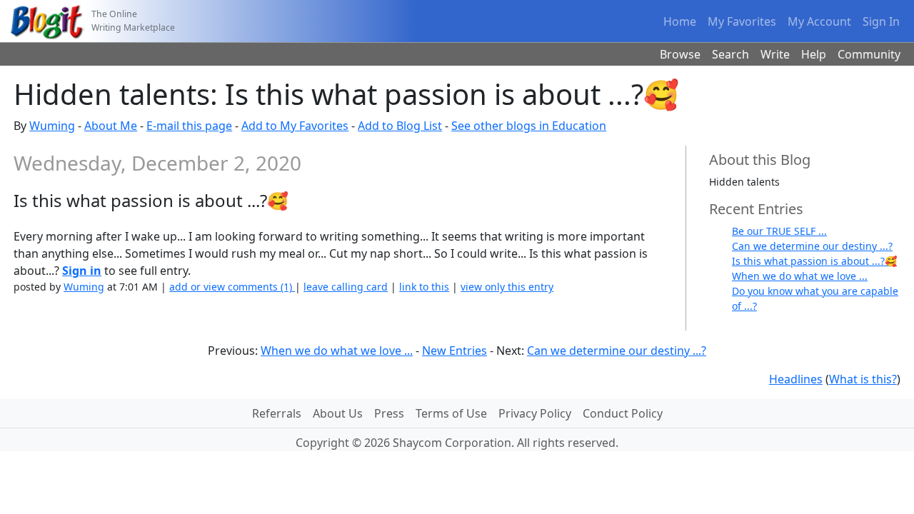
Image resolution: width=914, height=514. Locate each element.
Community (869, 54)
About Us (338, 413)
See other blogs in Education (528, 125)
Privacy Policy (534, 413)
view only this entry (507, 286)
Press (389, 413)
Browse (680, 54)
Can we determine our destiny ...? (812, 246)
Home (679, 21)
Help (813, 54)
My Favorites (742, 21)
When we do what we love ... (800, 276)
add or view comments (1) (232, 286)
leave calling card (345, 286)
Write (775, 54)
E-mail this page (189, 125)
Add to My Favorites (294, 125)
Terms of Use (451, 413)
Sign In (881, 21)
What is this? (863, 379)
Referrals (276, 413)
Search (730, 54)
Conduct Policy (623, 413)
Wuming (52, 125)
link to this (424, 286)
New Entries (454, 350)
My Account (819, 21)
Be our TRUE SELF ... (779, 231)
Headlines (796, 379)
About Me (110, 125)
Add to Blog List (400, 125)
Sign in (81, 270)
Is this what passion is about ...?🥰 (814, 261)
